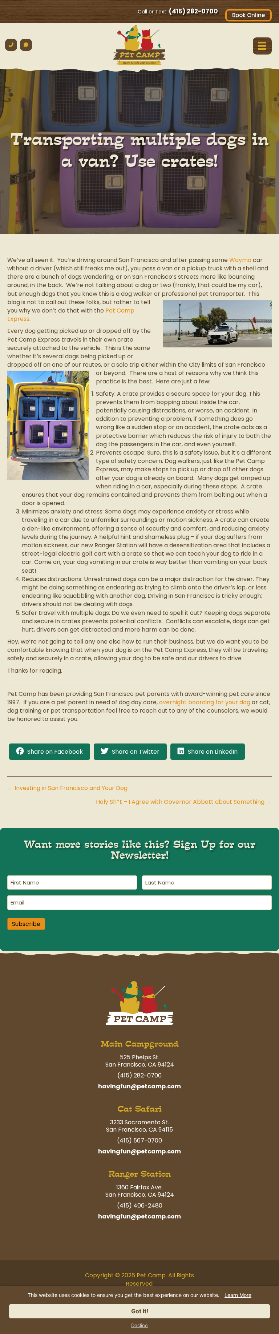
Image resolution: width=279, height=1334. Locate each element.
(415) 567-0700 (139, 1140)
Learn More (238, 1295)
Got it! (139, 1311)
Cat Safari (140, 1109)
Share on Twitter (135, 751)
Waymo (240, 260)
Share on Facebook (55, 751)
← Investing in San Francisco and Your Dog (67, 788)
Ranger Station (140, 1174)
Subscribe (26, 924)
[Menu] (262, 45)
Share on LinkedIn (213, 751)
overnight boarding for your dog (204, 702)
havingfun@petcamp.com (139, 1086)
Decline (139, 1325)
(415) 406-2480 (139, 1205)
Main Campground (140, 1044)
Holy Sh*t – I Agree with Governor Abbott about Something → (184, 802)
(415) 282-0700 (193, 11)
